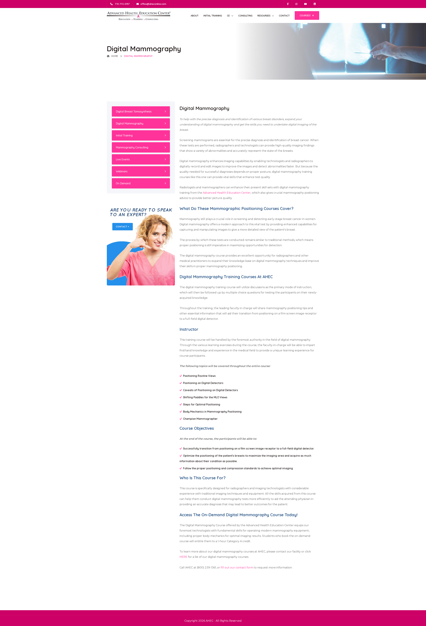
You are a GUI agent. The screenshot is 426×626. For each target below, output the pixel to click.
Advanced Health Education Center (227, 192)
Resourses (263, 15)
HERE (183, 556)
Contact (284, 15)
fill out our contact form (237, 567)
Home (114, 56)
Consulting (245, 15)
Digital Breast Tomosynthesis (134, 111)
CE (228, 15)
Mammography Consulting (132, 147)
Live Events (123, 159)
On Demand (123, 183)
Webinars (121, 171)
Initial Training (213, 15)
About (195, 15)
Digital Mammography (129, 123)
